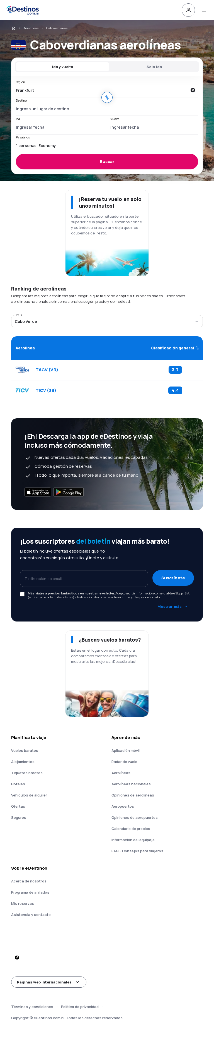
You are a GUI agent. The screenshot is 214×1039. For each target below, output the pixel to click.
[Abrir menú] (204, 10)
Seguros (18, 817)
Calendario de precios (130, 828)
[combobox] (101, 90)
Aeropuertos (122, 806)
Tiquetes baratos (27, 772)
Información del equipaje (133, 839)
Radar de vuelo (124, 761)
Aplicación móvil (125, 750)
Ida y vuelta (62, 66)
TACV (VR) (47, 370)
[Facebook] (16, 957)
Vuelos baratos (24, 750)
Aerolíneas (30, 28)
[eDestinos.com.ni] (13, 28)
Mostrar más (169, 606)
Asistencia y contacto (31, 914)
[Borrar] (192, 90)
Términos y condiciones (32, 1006)
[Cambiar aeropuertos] (107, 97)
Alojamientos (23, 761)
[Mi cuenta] (188, 10)
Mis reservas (22, 903)
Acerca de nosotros (29, 881)
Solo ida (154, 66)
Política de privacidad (80, 1006)
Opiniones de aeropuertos (134, 817)
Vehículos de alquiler (29, 795)
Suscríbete (173, 578)
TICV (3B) (46, 390)
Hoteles (18, 783)
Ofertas (18, 806)
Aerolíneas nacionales (131, 783)
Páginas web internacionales (44, 982)
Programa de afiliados (30, 892)
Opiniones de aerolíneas (132, 795)
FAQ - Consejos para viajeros (137, 850)
